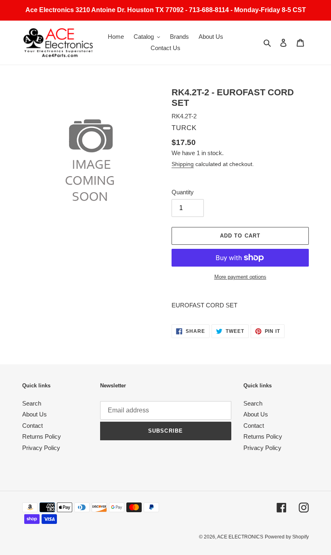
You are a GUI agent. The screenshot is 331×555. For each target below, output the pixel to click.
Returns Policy (41, 436)
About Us (34, 414)
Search (31, 403)
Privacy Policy (41, 447)
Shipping (183, 164)
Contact (32, 425)
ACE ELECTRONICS (240, 537)
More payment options (240, 277)
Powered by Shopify (287, 537)
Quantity (183, 192)
